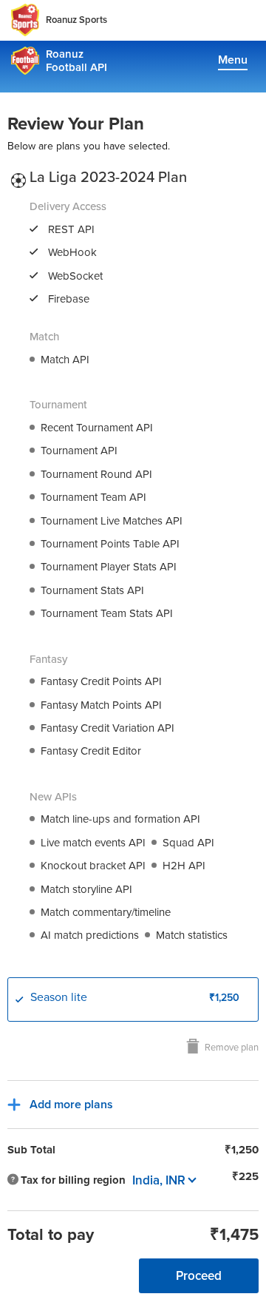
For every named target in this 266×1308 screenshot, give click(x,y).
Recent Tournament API (97, 427)
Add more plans (71, 1104)
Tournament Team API (93, 497)
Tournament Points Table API (110, 543)
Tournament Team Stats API (107, 613)
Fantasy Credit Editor (91, 751)
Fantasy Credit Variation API (107, 728)
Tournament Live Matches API (112, 520)
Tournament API (79, 450)
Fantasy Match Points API (101, 705)
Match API (65, 359)
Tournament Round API (96, 474)
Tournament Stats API (92, 590)
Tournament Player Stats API (109, 566)
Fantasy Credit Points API (101, 681)
